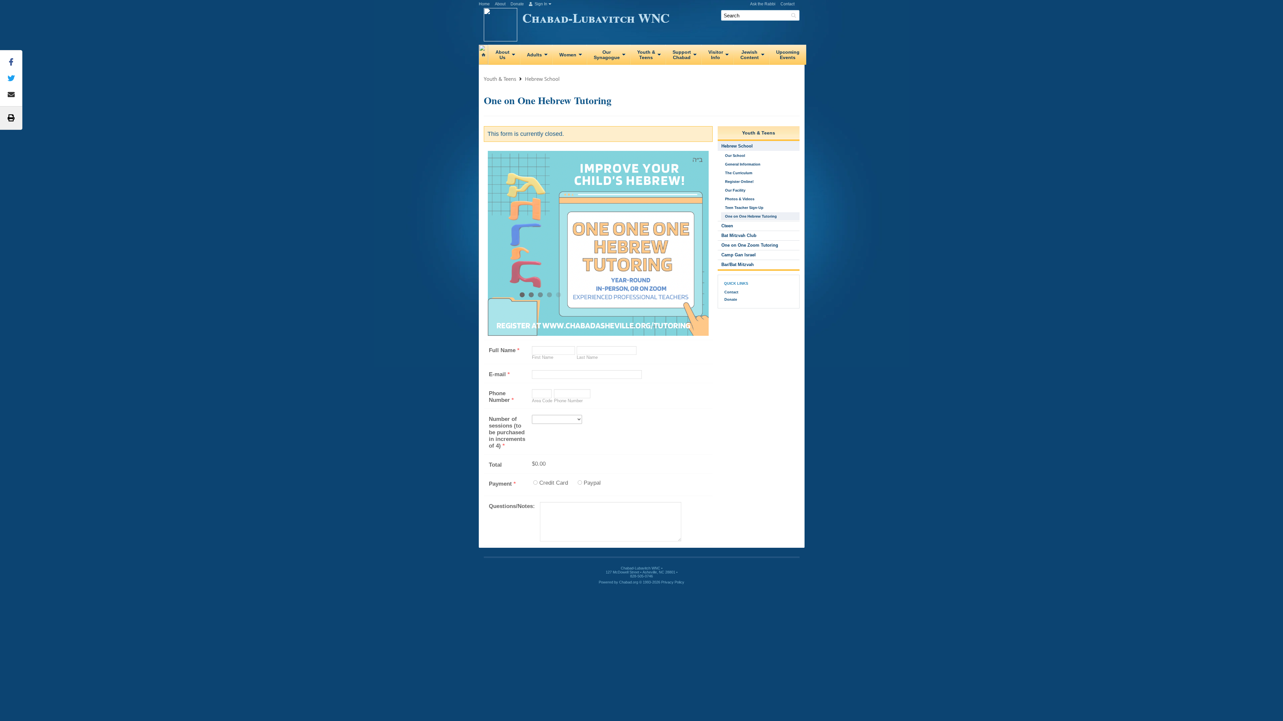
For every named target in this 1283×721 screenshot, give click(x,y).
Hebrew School (542, 78)
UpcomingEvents (788, 54)
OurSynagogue (607, 54)
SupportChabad (682, 54)
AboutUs (502, 54)
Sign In (540, 4)
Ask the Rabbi (762, 4)
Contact (787, 4)
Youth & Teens (500, 78)
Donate (517, 4)
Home (484, 4)
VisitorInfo (715, 54)
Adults (534, 54)
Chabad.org (628, 582)
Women (567, 54)
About (500, 4)
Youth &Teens (646, 54)
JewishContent (749, 54)
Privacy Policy (672, 582)
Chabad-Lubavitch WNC (596, 17)
